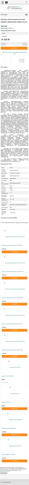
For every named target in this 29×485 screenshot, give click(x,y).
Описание (4, 67)
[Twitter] (3, 26)
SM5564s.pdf (13, 212)
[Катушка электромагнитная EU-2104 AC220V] (14, 289)
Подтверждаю (4, 473)
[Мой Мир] (6, 26)
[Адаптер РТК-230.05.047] (14, 367)
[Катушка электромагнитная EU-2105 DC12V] (14, 315)
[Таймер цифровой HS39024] (14, 445)
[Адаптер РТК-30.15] (14, 393)
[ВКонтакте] (1, 26)
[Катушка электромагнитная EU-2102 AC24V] (14, 236)
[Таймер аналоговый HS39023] (14, 419)
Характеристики (6, 164)
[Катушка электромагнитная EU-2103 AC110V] (14, 262)
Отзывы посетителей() (9, 218)
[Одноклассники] (4, 26)
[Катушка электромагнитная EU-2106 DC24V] (14, 341)
